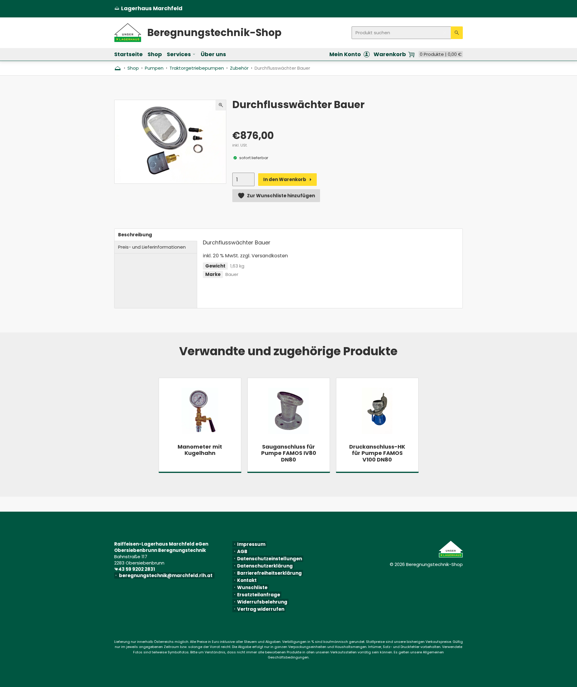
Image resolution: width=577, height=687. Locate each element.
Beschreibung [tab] (135, 235)
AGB (242, 551)
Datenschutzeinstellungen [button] (269, 558)
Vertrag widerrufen (260, 609)
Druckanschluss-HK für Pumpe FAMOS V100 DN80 (377, 453)
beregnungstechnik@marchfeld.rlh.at (167, 575)
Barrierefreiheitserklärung (269, 573)
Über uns (213, 54)
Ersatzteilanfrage (258, 595)
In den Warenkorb (284, 179)
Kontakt (247, 580)
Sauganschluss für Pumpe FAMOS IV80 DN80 (288, 453)
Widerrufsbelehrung (262, 602)
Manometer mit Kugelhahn (200, 449)
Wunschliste (252, 587)
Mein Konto (345, 54)
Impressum (251, 544)
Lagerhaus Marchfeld (148, 8)
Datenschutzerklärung (265, 566)
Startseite (128, 54)
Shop (155, 54)
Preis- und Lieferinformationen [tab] (152, 247)
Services (179, 54)
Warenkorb (390, 54)
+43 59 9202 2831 (135, 569)
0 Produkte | (441, 54)
